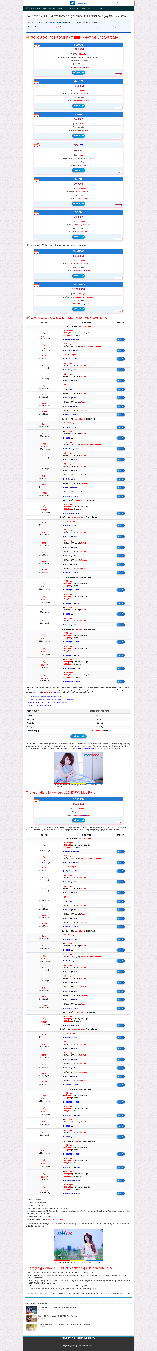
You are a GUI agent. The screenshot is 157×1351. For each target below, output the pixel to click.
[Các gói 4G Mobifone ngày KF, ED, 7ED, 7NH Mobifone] (31, 1318)
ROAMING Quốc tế (72, 8)
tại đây (113, 27)
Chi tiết (118, 172)
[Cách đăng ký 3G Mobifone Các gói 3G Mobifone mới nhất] (31, 1310)
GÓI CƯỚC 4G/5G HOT (55, 8)
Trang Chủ (26, 8)
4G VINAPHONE (97, 8)
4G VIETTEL (86, 8)
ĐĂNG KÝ (77, 72)
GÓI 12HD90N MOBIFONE (99, 711)
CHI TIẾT (118, 74)
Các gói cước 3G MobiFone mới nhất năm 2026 (44, 697)
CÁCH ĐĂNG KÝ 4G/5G (38, 8)
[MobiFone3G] (78, 2)
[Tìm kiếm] (117, 3)
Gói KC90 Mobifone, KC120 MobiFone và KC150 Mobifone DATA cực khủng (64, 1325)
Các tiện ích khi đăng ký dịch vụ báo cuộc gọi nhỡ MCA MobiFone (50, 699)
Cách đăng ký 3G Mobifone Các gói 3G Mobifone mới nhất (58, 1307)
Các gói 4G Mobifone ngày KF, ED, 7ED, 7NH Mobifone (57, 1316)
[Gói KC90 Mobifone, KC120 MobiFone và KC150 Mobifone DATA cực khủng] (31, 1327)
